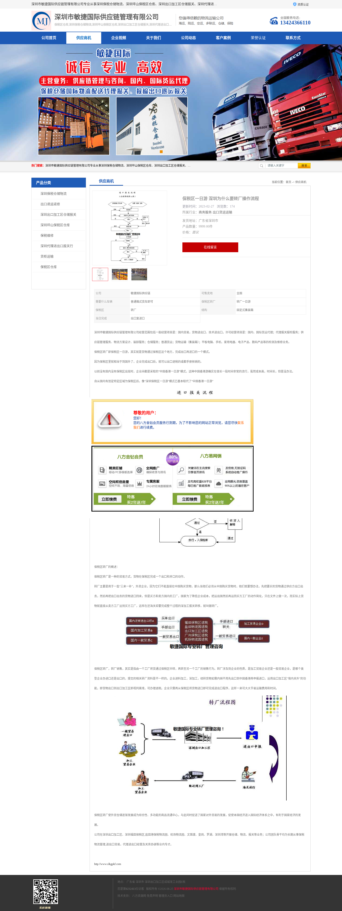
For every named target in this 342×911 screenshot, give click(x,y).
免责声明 (152, 896)
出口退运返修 (50, 204)
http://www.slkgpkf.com (107, 864)
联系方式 (293, 38)
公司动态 (188, 38)
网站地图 (178, 896)
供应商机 (83, 38)
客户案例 (223, 38)
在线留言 (210, 247)
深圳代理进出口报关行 (56, 246)
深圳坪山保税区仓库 (55, 225)
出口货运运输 (222, 212)
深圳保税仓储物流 (53, 193)
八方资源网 (139, 896)
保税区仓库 (48, 267)
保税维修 (47, 235)
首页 (288, 182)
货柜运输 (47, 256)
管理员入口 (166, 896)
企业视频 (118, 38)
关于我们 (153, 38)
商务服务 (205, 212)
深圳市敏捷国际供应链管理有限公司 (196, 889)
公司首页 (48, 38)
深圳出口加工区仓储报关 (58, 214)
